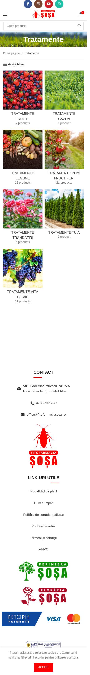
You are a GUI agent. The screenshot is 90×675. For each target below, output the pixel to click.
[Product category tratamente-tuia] (64, 215)
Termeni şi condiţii (43, 538)
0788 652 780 (46, 403)
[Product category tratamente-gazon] (64, 99)
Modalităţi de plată (43, 491)
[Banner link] (43, 571)
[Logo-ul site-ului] (43, 14)
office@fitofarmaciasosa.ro (46, 414)
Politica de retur (43, 526)
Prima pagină (11, 53)
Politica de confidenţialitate (43, 514)
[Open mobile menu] (5, 14)
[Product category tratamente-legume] (22, 158)
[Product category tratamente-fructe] (22, 99)
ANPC (43, 549)
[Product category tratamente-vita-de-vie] (22, 277)
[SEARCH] (79, 26)
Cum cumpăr (43, 503)
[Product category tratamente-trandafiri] (22, 218)
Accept (43, 667)
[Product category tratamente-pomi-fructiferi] (64, 158)
